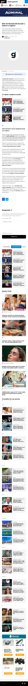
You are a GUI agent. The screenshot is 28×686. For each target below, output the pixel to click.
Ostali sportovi (13, 2)
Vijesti (13, 5)
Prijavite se (14, 236)
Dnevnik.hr (6, 5)
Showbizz (20, 5)
